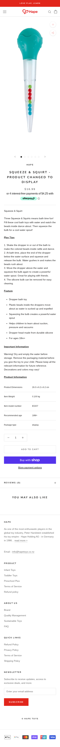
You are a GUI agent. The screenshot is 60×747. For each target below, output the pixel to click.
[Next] (45, 156)
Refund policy (11, 592)
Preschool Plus (12, 581)
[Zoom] (53, 24)
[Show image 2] (25, 157)
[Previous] (15, 156)
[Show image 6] (39, 157)
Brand (7, 610)
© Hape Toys (30, 718)
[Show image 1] (21, 157)
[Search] (49, 11)
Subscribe (16, 702)
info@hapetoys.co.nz (23, 551)
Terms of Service (13, 586)
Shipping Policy (12, 661)
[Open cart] (55, 11)
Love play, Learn (30, 3)
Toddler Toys (10, 575)
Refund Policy (11, 644)
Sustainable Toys (13, 621)
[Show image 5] (35, 157)
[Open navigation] (4, 11)
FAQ (6, 626)
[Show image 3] (28, 157)
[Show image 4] (31, 157)
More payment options (30, 467)
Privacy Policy (11, 650)
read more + (21, 540)
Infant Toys (10, 570)
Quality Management (15, 615)
